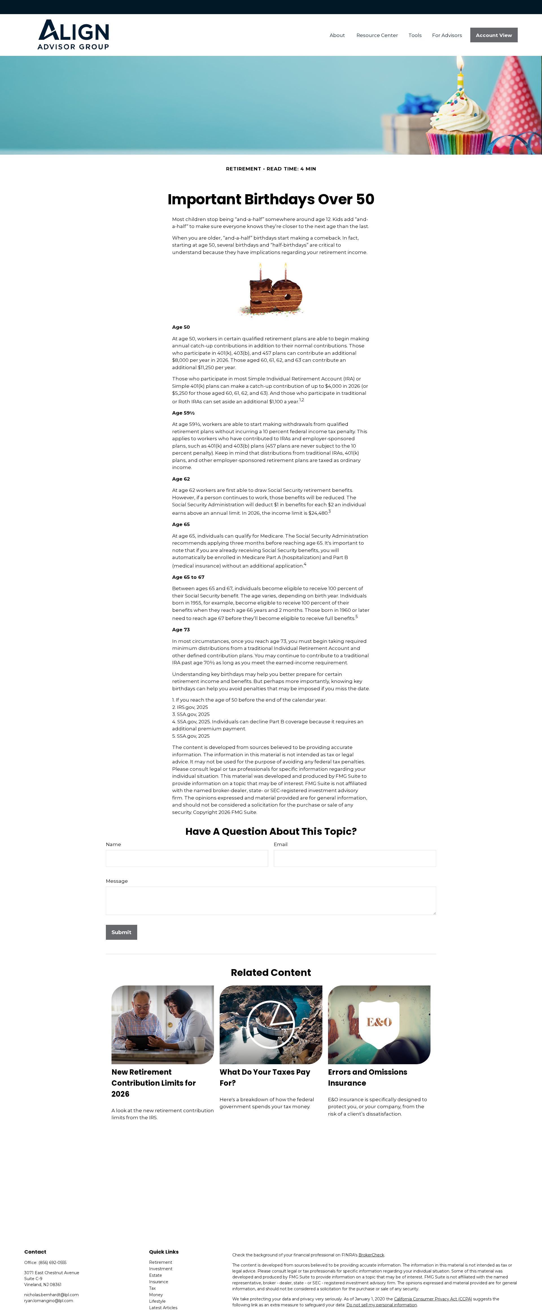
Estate (155, 1275)
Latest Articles (163, 1307)
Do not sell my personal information (381, 1304)
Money (156, 1294)
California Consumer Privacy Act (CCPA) (433, 1299)
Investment (160, 1268)
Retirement (160, 1262)
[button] (338, 35)
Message (117, 881)
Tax (152, 1288)
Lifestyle (157, 1301)
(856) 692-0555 (52, 1262)
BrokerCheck (371, 1255)
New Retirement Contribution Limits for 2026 (154, 1083)
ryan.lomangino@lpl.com (48, 1300)
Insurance (158, 1281)
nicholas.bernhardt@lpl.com (51, 1294)
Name (113, 844)
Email (281, 844)
